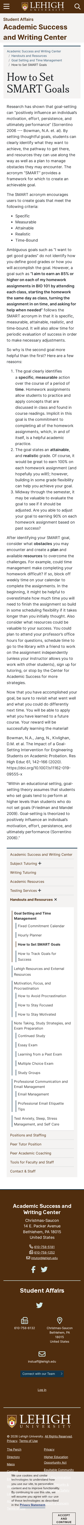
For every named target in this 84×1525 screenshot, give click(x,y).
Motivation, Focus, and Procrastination (32, 986)
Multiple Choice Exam (35, 1063)
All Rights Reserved (58, 1436)
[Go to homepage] (42, 1421)
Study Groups (29, 1072)
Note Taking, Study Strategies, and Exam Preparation (42, 1026)
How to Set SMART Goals (39, 944)
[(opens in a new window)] (43, 6)
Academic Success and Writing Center (34, 51)
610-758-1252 (44, 1252)
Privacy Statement (32, 1505)
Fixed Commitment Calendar (41, 926)
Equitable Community (59, 1470)
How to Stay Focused (35, 1005)
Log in (42, 1390)
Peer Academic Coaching (37, 1153)
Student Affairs (18, 19)
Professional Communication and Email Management (41, 1084)
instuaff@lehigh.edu (42, 1357)
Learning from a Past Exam (40, 1054)
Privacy (12, 1441)
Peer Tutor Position (32, 1144)
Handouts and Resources (29, 56)
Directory (13, 1457)
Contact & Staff (30, 1171)
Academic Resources (34, 881)
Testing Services (23, 890)
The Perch (14, 1449)
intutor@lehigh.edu (44, 1258)
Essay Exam (27, 1045)
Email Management (33, 1094)
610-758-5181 (44, 1247)
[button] (77, 7)
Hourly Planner (30, 935)
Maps (11, 1464)
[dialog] (42, 1498)
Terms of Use (28, 1441)
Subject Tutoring (23, 863)
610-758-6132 (24, 1328)
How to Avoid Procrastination (42, 995)
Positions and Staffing (35, 1135)
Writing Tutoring (30, 872)
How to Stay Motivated (37, 1014)
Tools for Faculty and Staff (39, 1162)
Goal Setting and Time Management (36, 60)
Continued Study (31, 1035)
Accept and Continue (64, 1519)
